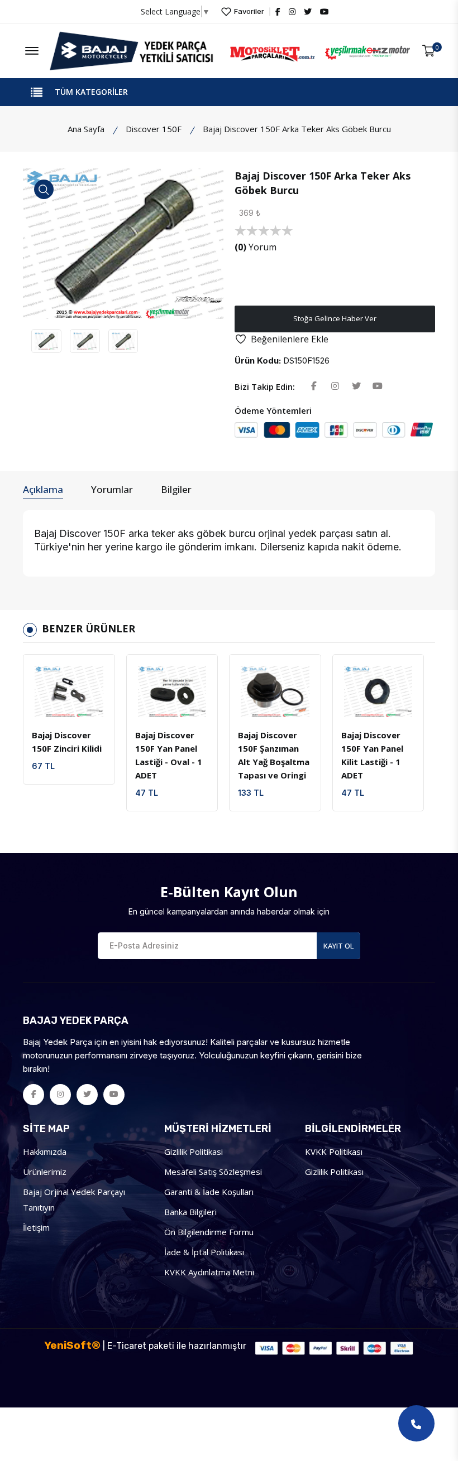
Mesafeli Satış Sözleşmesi (213, 1171)
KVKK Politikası (333, 1151)
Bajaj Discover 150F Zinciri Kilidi (67, 741)
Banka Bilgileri (190, 1211)
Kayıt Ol (338, 946)
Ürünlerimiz (44, 1171)
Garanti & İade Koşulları (209, 1191)
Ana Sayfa (86, 128)
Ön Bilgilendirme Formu (209, 1231)
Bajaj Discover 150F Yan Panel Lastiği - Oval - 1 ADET (168, 755)
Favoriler (248, 11)
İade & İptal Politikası (204, 1251)
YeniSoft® (72, 1345)
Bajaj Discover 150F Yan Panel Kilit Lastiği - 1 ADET (372, 755)
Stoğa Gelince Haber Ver (334, 318)
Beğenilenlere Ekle (289, 339)
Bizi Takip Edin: (265, 386)
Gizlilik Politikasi (193, 1151)
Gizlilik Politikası (334, 1171)
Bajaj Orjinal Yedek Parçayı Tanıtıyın (74, 1199)
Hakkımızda (44, 1151)
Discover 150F (154, 128)
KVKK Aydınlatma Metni (209, 1272)
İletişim (36, 1227)
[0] (428, 51)
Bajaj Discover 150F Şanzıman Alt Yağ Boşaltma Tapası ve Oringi (273, 755)
